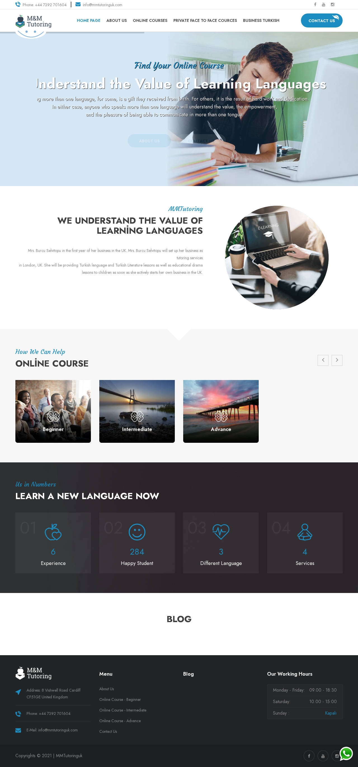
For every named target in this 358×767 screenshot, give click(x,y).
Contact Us (321, 21)
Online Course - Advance (120, 721)
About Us (117, 20)
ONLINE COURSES (150, 20)
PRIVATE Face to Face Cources (205, 20)
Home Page (88, 20)
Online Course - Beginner (120, 699)
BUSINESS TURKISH (261, 20)
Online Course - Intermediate (122, 710)
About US (149, 134)
